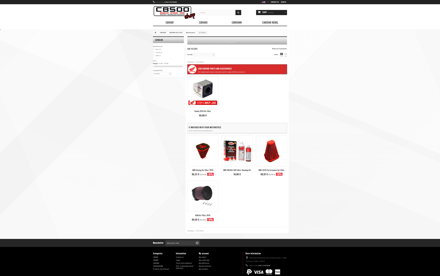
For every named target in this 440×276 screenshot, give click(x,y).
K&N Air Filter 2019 (202, 215)
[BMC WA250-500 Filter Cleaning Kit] (237, 151)
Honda (159, 52)
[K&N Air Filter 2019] (202, 196)
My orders (202, 257)
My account (204, 253)
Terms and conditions (184, 263)
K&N (158, 55)
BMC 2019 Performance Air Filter (272, 170)
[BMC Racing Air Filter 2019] (202, 151)
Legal (178, 260)
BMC (158, 49)
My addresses (204, 263)
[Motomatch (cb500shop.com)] (174, 12)
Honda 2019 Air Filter (202, 111)
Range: (155, 63)
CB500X (203, 22)
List (286, 56)
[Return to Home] (155, 32)
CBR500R (237, 22)
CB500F (170, 22)
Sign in (283, 2)
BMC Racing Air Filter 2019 (202, 170)
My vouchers (203, 269)
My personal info (205, 266)
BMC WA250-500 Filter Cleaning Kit (237, 170)
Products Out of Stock (161, 269)
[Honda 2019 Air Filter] (202, 92)
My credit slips (204, 260)
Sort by (189, 54)
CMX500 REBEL (270, 22)
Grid (281, 56)
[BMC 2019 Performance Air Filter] (271, 151)
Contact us (275, 2)
